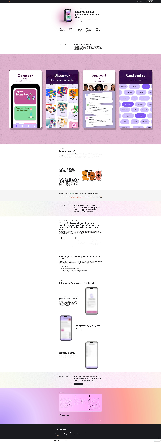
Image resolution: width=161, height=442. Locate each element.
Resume (145, 1)
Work (137, 1)
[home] (9, 1)
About (141, 1)
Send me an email (78, 383)
